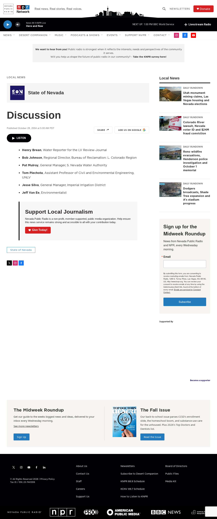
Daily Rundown (193, 87)
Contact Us (82, 474)
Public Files (172, 474)
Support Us (82, 496)
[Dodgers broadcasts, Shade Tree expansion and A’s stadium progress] (170, 189)
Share (101, 130)
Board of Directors (176, 466)
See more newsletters (26, 426)
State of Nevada (46, 92)
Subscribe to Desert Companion (139, 474)
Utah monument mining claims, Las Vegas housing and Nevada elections (196, 98)
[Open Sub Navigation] (14, 35)
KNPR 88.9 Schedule (133, 481)
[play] (7, 25)
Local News (16, 77)
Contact (160, 35)
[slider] (23, 24)
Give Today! (39, 229)
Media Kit (170, 481)
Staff (79, 481)
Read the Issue (152, 437)
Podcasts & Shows (85, 35)
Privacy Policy (47, 479)
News (7, 35)
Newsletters (180, 8)
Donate (205, 9)
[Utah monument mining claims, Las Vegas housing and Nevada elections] (170, 94)
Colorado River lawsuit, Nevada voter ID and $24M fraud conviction (196, 127)
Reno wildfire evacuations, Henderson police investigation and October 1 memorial (195, 161)
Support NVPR (135, 35)
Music (59, 35)
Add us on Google (129, 130)
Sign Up (21, 437)
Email (167, 256)
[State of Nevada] (17, 93)
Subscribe (185, 302)
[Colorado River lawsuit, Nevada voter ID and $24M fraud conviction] (170, 123)
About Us (81, 466)
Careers (80, 489)
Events (112, 35)
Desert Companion (33, 35)
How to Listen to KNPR (134, 496)
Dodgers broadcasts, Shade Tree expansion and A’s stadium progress (196, 196)
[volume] (18, 24)
